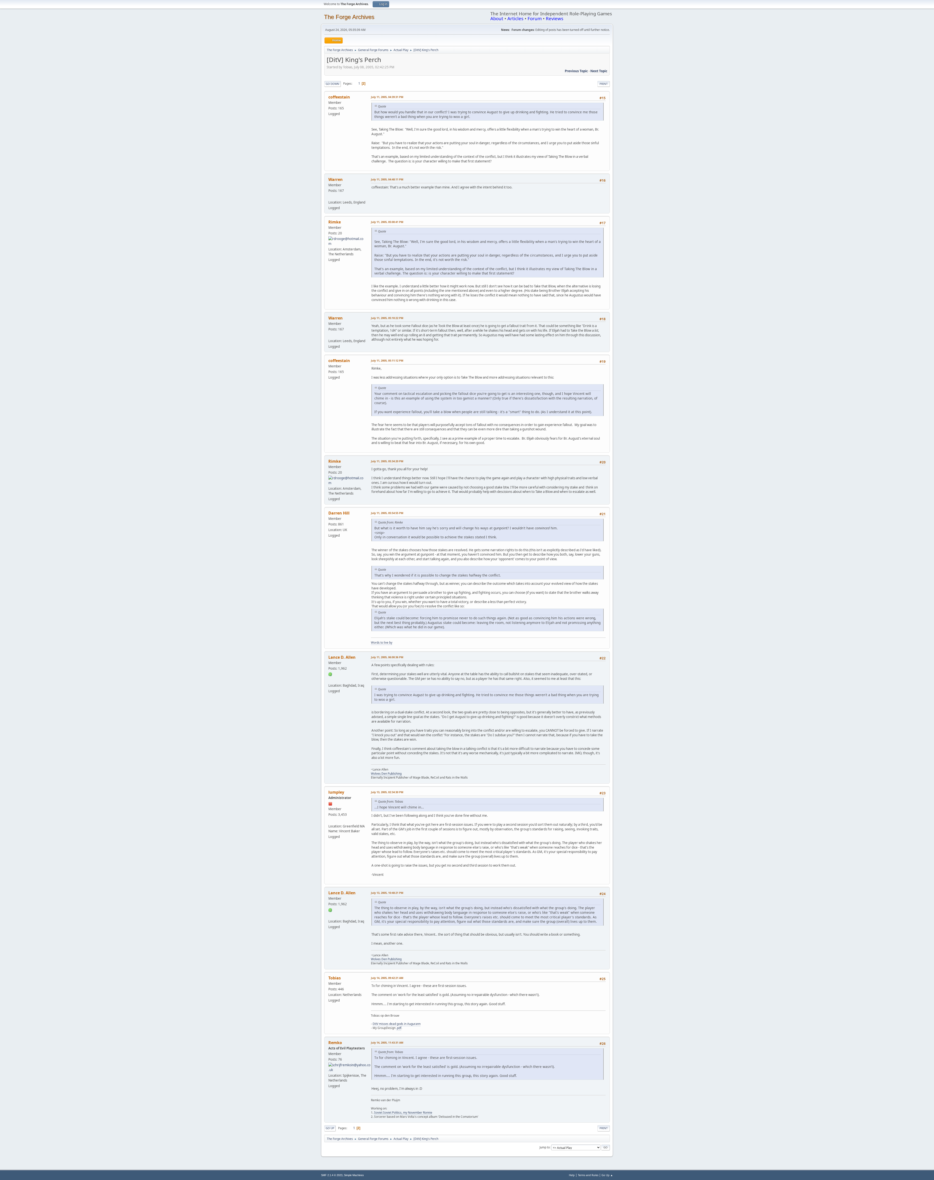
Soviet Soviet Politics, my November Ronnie (403, 1112)
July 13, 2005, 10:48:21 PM (387, 893)
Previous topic (576, 71)
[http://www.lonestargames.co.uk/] (330, 196)
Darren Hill (339, 513)
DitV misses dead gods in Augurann (397, 1024)
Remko (335, 1042)
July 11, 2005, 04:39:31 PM (387, 97)
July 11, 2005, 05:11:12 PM (387, 360)
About (496, 18)
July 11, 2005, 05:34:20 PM (387, 461)
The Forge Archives (349, 17)
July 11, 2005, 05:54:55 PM (387, 513)
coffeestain (339, 97)
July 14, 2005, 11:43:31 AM (387, 1042)
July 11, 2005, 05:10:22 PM (387, 318)
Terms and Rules (588, 1175)
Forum (535, 18)
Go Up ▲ (607, 1175)
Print (604, 84)
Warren (335, 179)
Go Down (332, 84)
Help (572, 1175)
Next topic (598, 71)
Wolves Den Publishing (386, 774)
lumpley (336, 792)
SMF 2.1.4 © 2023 (331, 1175)
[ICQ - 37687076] (330, 674)
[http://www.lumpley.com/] (330, 820)
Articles (515, 18)
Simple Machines (354, 1175)
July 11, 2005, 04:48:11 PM (387, 179)
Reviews (554, 18)
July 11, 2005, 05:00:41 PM (387, 222)
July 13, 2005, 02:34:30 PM (387, 792)
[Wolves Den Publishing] (330, 679)
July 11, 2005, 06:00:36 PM (387, 657)
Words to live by (381, 642)
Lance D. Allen (342, 657)
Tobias (334, 978)
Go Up (330, 1128)
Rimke (334, 222)
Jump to (544, 1147)
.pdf (398, 1028)
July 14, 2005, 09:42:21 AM (387, 978)
